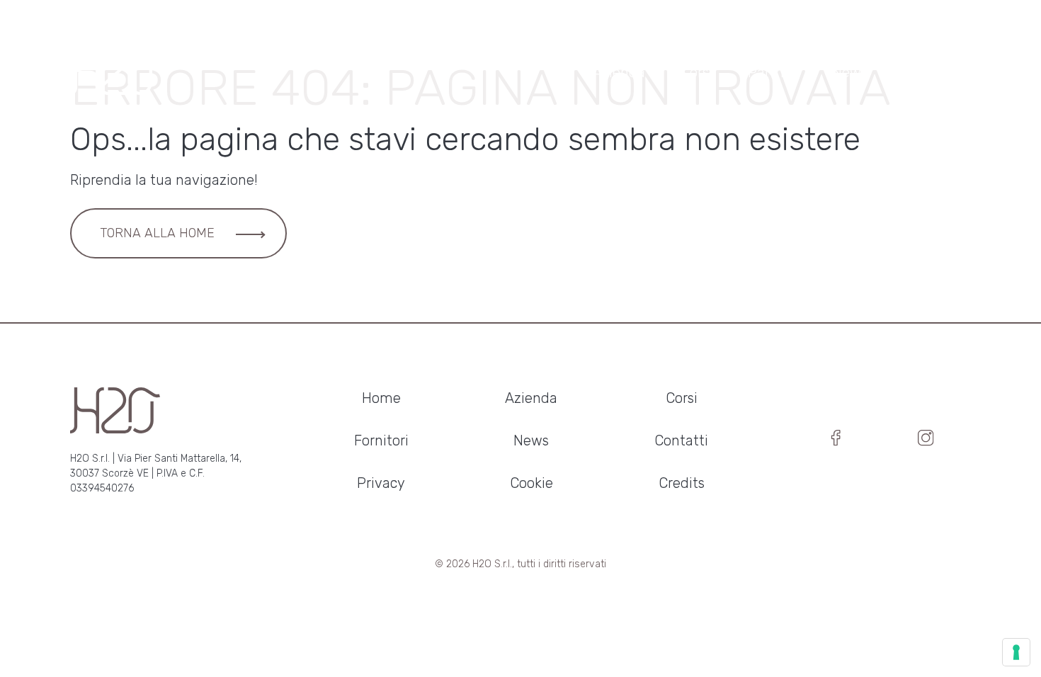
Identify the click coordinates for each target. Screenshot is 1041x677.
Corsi (696, 72)
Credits (682, 482)
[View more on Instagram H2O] (926, 441)
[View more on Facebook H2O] (836, 441)
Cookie (531, 482)
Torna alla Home (157, 233)
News (850, 72)
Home (381, 397)
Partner (772, 72)
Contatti (930, 72)
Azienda (619, 72)
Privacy (381, 482)
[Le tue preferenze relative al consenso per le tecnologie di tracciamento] (1016, 652)
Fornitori (381, 440)
